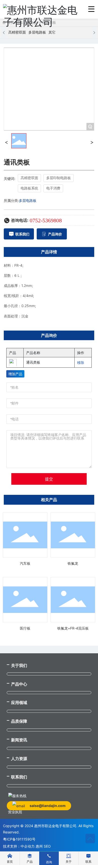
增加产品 (15, 374)
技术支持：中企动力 (19, 846)
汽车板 (25, 563)
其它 (52, 32)
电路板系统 (29, 188)
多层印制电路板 (58, 178)
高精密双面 (17, 32)
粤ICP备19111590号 (19, 839)
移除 (80, 362)
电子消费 (53, 188)
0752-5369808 (46, 220)
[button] (3, 32)
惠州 (39, 846)
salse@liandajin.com (48, 805)
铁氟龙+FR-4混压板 (73, 628)
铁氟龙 (73, 563)
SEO (47, 846)
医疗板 (25, 628)
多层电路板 (37, 32)
